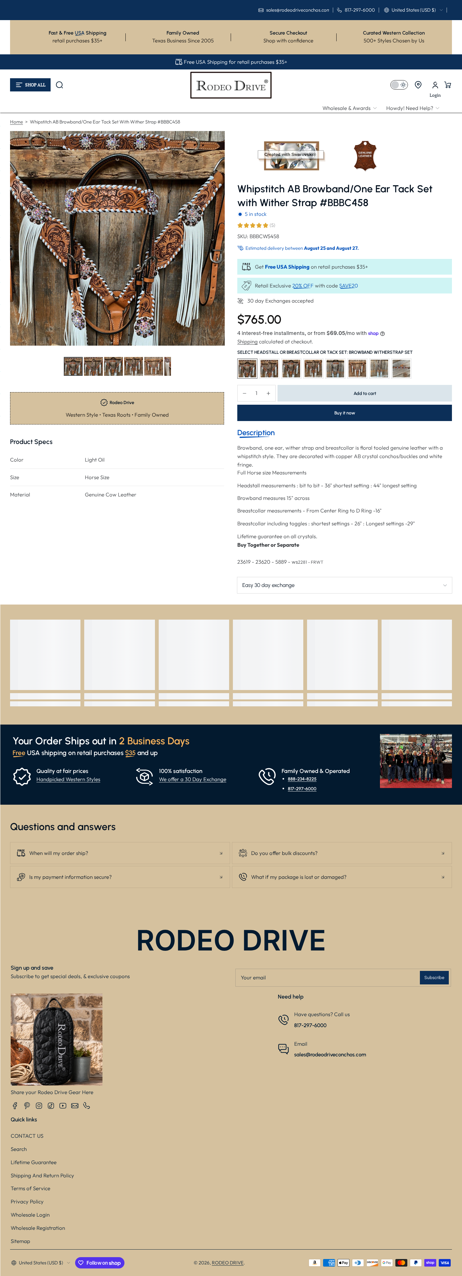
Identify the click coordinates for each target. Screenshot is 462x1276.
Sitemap (20, 1241)
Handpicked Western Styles (68, 779)
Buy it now (344, 413)
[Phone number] (87, 1105)
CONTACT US (27, 1135)
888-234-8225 (302, 779)
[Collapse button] (120, 853)
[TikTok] (51, 1105)
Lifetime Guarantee (34, 1162)
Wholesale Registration (38, 1227)
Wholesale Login (30, 1214)
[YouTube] (63, 1105)
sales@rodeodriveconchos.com (330, 1054)
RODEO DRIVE (228, 1263)
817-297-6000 (302, 788)
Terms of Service (30, 1188)
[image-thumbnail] (73, 366)
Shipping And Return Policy (42, 1175)
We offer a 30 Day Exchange (192, 779)
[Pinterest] (27, 1105)
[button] (413, 10)
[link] (352, 108)
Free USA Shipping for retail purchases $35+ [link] (235, 61)
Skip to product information (22, 381)
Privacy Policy (27, 1201)
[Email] (75, 1105)
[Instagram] (39, 1105)
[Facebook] (15, 1105)
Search (19, 1149)
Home (16, 122)
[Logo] (231, 84)
